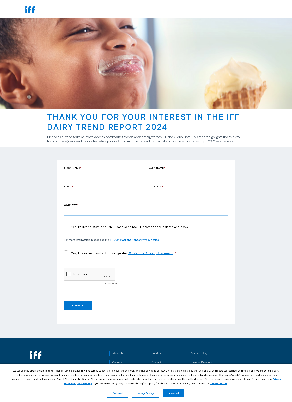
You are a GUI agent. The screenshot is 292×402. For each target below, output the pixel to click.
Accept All (173, 393)
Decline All (118, 393)
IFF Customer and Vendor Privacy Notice (134, 240)
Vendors (157, 353)
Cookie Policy (84, 383)
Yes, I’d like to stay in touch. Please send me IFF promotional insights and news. (130, 227)
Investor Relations (202, 362)
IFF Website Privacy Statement (150, 253)
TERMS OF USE (218, 383)
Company (155, 186)
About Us (117, 353)
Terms (114, 283)
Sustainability (199, 353)
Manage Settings (145, 393)
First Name (72, 168)
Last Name (156, 168)
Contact (156, 362)
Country (70, 205)
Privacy (108, 283)
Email (68, 186)
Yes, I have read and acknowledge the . (122, 253)
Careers (117, 362)
